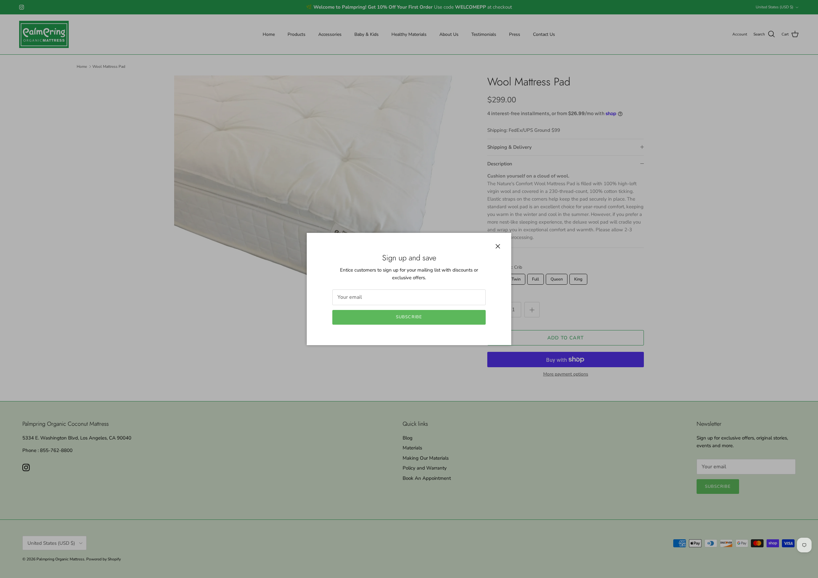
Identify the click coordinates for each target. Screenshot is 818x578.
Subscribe (409, 317)
